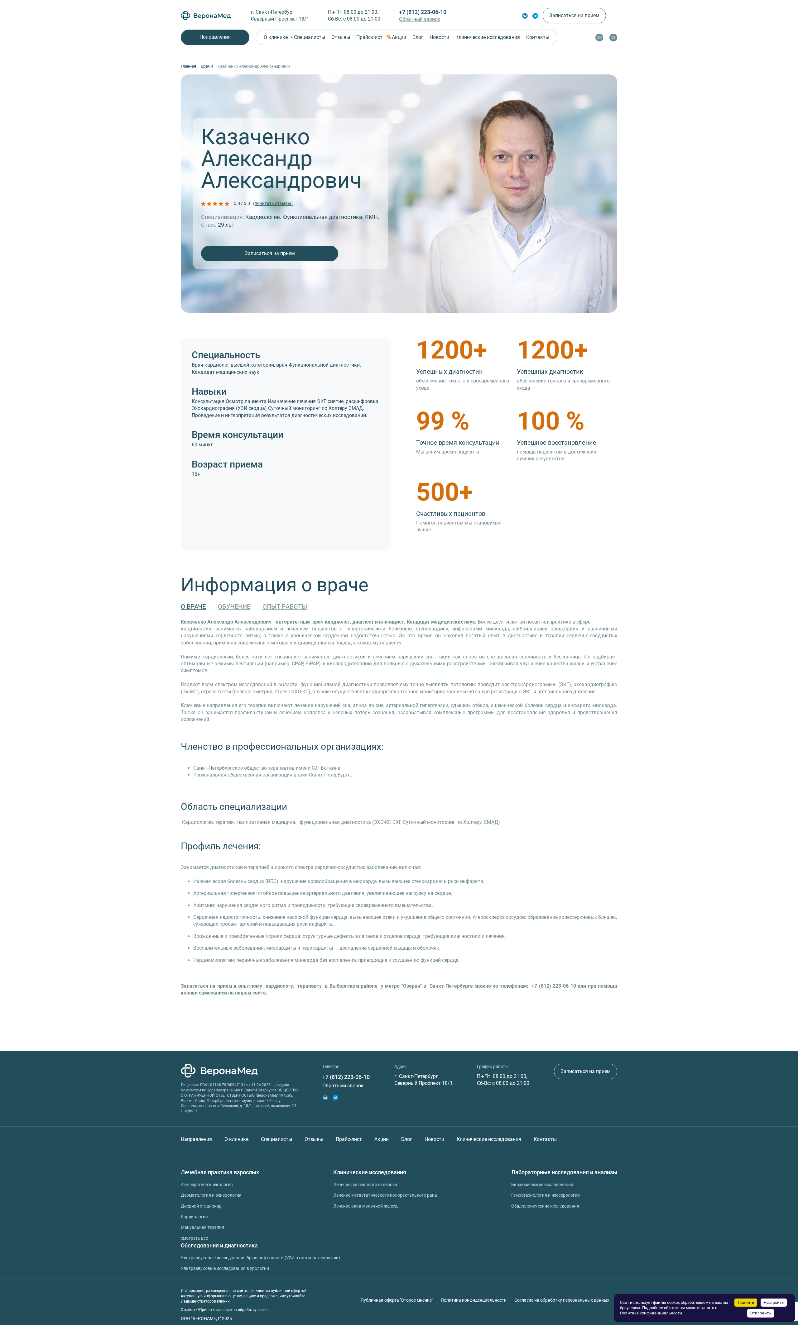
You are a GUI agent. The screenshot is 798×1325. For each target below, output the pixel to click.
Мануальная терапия (202, 1227)
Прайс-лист (369, 37)
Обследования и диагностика (219, 1245)
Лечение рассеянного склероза (365, 1184)
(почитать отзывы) (273, 203)
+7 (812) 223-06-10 (422, 12)
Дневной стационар (201, 1206)
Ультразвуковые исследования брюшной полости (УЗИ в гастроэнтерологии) (260, 1257)
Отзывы (340, 37)
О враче (193, 606)
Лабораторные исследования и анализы (564, 1172)
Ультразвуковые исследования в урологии (225, 1268)
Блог (417, 37)
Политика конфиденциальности (474, 1300)
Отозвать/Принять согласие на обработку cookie (224, 1310)
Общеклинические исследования (545, 1206)
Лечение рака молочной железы (366, 1206)
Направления (215, 37)
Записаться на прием (574, 15)
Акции (399, 37)
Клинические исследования (487, 37)
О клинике (276, 37)
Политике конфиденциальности (651, 1313)
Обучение (234, 606)
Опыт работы (284, 606)
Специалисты (309, 37)
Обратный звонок (419, 19)
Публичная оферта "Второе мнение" (397, 1300)
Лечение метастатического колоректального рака (385, 1195)
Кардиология (194, 1216)
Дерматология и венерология (211, 1195)
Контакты (537, 37)
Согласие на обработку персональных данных (561, 1300)
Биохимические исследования (542, 1184)
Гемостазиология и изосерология (545, 1195)
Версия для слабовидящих (599, 37)
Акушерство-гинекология (207, 1184)
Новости (439, 37)
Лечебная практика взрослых (220, 1172)
